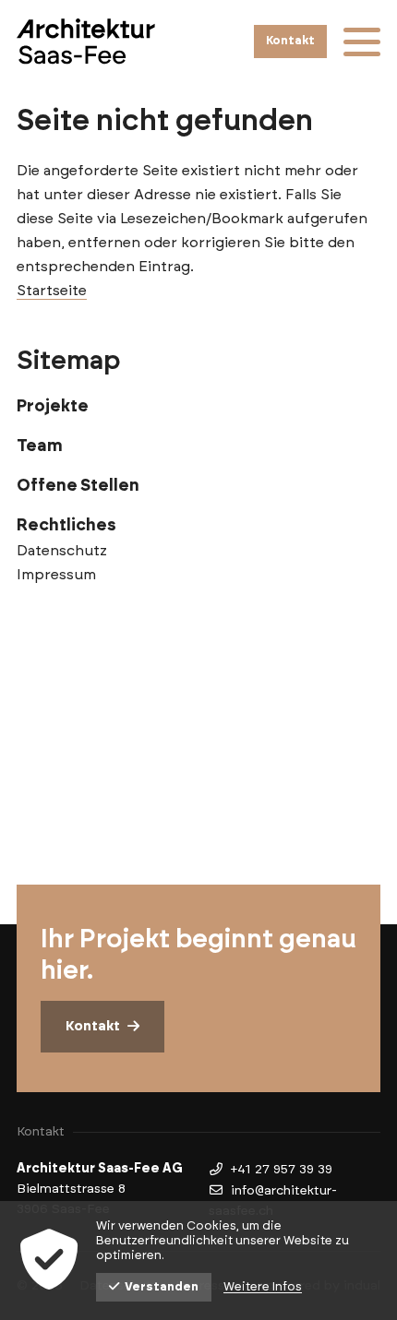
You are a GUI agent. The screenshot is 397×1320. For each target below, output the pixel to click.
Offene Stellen (78, 486)
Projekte (53, 406)
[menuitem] (198, 407)
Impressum (56, 574)
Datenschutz (62, 550)
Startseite (52, 290)
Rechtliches (66, 525)
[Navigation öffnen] (361, 41)
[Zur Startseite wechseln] (86, 41)
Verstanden (161, 1287)
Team (40, 446)
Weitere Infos (262, 1287)
